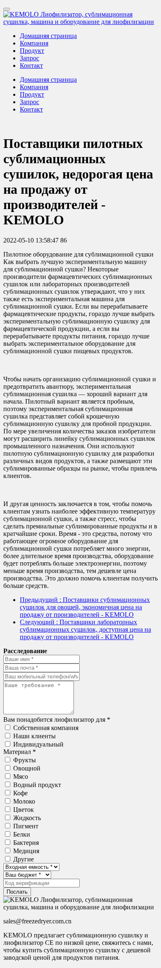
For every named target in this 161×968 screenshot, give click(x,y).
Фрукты (24, 759)
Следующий (85, 629)
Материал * (19, 751)
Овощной (26, 768)
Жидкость (27, 817)
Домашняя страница (48, 35)
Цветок (23, 809)
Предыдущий (85, 607)
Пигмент (25, 826)
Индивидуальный (38, 744)
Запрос (29, 58)
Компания (34, 43)
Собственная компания (45, 727)
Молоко (24, 801)
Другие (23, 859)
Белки (21, 834)
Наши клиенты (34, 736)
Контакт (31, 65)
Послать (17, 892)
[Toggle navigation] (6, 9)
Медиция (26, 850)
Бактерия (26, 842)
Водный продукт (37, 784)
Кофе (20, 793)
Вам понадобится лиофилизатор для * (56, 719)
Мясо (20, 776)
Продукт (32, 50)
